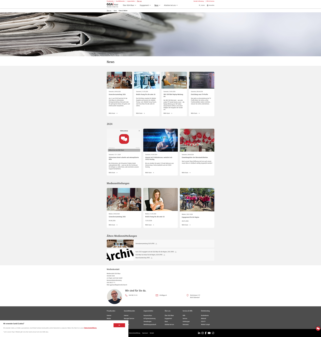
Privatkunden (110, 1)
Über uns (139, 1)
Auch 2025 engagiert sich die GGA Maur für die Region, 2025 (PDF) (155, 252)
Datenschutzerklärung (134, 333)
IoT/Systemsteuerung (149, 318)
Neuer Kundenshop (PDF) (143, 258)
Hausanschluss (148, 315)
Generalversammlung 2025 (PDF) (145, 243)
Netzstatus (186, 324)
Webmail (203, 318)
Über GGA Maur (128, 5)
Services (185, 318)
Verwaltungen (147, 321)
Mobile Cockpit (205, 324)
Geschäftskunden (120, 1)
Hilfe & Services (210, 1)
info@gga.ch (163, 295)
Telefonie (126, 324)
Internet (109, 315)
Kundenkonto (205, 315)
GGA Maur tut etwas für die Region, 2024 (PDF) (149, 255)
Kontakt (152, 333)
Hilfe (184, 315)
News (156, 5)
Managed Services (129, 318)
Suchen (203, 5)
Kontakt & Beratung (199, 1)
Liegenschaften (131, 1)
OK (119, 325)
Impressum (145, 333)
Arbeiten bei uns (170, 5)
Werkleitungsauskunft (150, 324)
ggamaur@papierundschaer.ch (118, 285)
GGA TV (203, 321)
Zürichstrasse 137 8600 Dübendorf (195, 296)
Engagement (144, 5)
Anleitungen (186, 321)
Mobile (109, 318)
